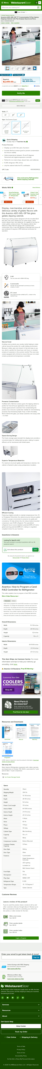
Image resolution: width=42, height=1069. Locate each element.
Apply (38, 101)
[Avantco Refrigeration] (8, 178)
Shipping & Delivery (29, 1037)
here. (15, 664)
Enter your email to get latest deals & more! (20, 954)
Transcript (7, 601)
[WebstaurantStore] (21, 986)
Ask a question (15, 23)
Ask (35, 549)
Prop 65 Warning (27, 669)
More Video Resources (10, 596)
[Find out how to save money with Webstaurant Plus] (2, 193)
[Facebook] (12, 997)
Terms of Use (16, 557)
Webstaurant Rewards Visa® (16, 101)
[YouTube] (7, 997)
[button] (7, 68)
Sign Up (36, 957)
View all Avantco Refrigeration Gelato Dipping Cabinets (27, 178)
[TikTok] (17, 997)
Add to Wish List (21, 105)
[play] (21, 573)
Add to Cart (8, 202)
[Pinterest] (22, 997)
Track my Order (21, 1032)
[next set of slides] (40, 197)
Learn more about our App (15, 979)
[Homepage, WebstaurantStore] (21, 3)
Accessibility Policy (21, 1056)
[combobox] (21, 7)
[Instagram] (2, 997)
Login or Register (21, 938)
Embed (14, 601)
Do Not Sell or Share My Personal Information (21, 1059)
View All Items (36, 187)
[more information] (27, 142)
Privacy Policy (25, 557)
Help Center (21, 1026)
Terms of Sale (21, 1046)
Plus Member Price (27, 79)
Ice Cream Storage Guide (18, 777)
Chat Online (11, 1037)
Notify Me (21, 93)
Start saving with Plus (14, 968)
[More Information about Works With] (12, 187)
